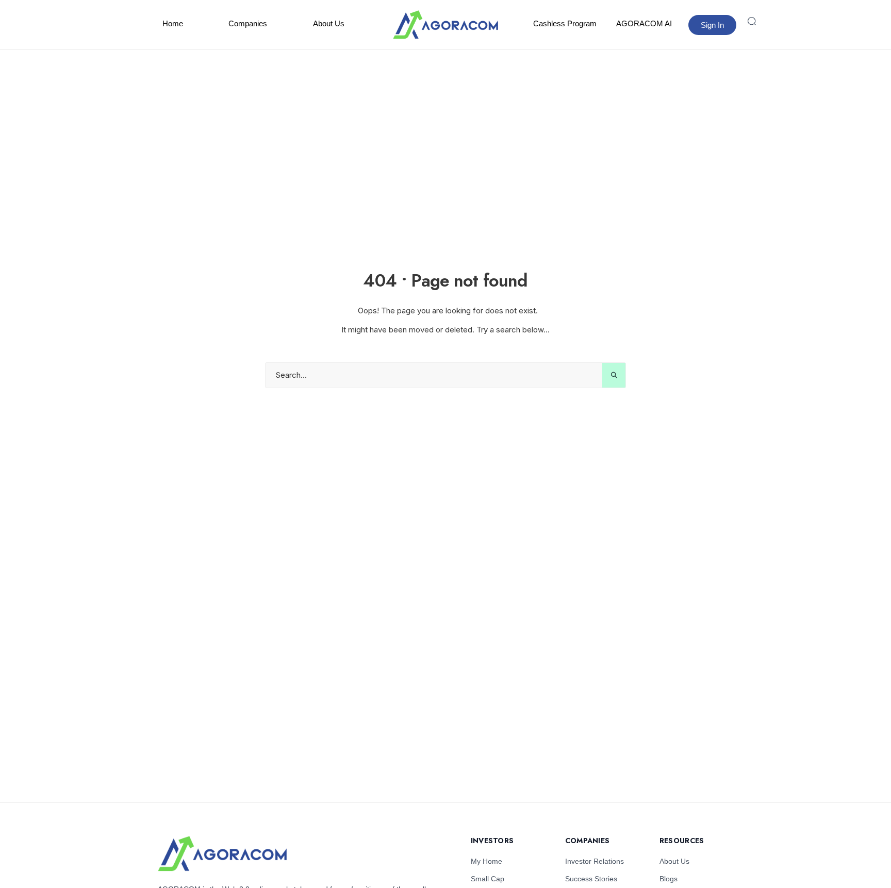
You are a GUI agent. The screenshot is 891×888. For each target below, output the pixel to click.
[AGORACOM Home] (222, 854)
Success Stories (591, 879)
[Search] (751, 21)
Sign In (712, 25)
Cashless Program (565, 23)
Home (172, 23)
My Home (486, 861)
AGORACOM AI (644, 23)
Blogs (668, 879)
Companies (247, 23)
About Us (328, 23)
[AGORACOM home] (445, 24)
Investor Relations (594, 861)
